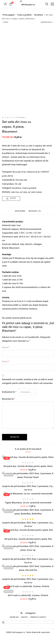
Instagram (30, 613)
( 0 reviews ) (20, 117)
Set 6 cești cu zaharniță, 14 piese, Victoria (28, 595)
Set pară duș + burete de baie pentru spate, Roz (28, 539)
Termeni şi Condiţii (38, 617)
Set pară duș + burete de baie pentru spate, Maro (28, 466)
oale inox (15, 192)
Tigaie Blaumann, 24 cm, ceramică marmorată (28, 503)
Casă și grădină (24, 15)
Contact (24, 617)
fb (22, 613)
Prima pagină (8, 15)
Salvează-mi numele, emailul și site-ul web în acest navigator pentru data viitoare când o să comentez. (27, 381)
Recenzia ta (8, 399)
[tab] (20, 210)
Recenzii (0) (35, 211)
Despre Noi (14, 617)
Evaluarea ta (9, 392)
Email (5, 362)
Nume (5, 347)
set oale (23, 192)
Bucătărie (38, 15)
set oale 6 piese (35, 192)
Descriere (20, 211)
